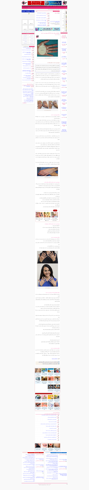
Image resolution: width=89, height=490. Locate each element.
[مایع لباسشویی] (47, 29)
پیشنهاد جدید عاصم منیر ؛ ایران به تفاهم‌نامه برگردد (63, 459)
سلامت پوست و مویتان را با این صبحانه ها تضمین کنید (27, 75)
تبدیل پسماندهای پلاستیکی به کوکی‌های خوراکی (28, 91)
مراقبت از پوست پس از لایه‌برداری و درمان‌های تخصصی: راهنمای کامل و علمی (26, 71)
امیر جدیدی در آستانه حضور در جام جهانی (30, 456)
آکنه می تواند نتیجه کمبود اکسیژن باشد (26, 56)
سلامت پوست (61, 9)
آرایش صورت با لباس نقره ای (52, 428)
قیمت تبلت (32, 41)
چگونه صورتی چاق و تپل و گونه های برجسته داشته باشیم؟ (27, 63)
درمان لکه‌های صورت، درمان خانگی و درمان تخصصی (50, 437)
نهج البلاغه (26, 41)
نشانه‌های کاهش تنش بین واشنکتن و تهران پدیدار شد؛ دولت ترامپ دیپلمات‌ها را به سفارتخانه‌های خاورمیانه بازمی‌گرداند (62, 474)
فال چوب (30, 31)
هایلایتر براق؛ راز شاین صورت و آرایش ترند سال (64, 115)
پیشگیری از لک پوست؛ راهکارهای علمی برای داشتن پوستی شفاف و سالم (64, 64)
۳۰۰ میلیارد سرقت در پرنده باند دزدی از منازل (28, 88)
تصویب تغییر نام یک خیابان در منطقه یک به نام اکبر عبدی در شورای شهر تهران (52, 478)
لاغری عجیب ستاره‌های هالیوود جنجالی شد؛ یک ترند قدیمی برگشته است (40, 478)
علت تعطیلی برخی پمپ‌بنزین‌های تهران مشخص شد (52, 458)
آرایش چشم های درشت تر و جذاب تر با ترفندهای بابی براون (49, 432)
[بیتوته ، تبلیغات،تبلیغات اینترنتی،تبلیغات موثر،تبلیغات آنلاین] (36, 3)
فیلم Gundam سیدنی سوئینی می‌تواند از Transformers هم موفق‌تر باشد (30, 455)
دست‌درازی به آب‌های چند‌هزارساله (54, 459)
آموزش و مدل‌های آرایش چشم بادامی (52, 417)
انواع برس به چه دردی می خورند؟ (52, 421)
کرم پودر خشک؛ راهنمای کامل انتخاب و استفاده (64, 71)
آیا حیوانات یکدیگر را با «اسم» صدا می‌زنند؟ (30, 458)
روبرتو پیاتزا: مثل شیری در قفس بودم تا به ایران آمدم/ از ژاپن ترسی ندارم (29, 467)
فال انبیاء (25, 23)
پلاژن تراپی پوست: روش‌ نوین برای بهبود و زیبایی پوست (27, 48)
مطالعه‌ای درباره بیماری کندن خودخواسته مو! (29, 481)
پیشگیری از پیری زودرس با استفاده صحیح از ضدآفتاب (27, 52)
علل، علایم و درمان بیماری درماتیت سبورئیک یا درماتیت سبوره (42, 22)
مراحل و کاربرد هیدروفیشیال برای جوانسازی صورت (27, 78)
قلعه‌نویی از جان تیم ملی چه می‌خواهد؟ (30, 466)
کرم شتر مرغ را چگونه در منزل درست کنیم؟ (51, 430)
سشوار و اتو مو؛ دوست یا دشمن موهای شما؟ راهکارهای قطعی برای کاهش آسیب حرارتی (64, 122)
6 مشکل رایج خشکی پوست (27, 54)
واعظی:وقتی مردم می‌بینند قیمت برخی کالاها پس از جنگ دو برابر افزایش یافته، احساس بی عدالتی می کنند (52, 456)
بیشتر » (36, 11)
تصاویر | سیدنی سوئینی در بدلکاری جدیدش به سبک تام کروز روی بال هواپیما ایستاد (28, 94)
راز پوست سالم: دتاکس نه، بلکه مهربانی (64, 85)
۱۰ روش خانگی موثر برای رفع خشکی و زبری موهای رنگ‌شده (64, 108)
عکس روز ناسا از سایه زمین (31, 470)
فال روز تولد (26, 31)
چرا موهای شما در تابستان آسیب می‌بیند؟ (64, 56)
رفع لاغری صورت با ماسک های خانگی (52, 419)
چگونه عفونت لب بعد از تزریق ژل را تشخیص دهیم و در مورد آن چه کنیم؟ (42, 25)
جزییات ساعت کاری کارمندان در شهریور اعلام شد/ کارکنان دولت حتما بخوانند (62, 467)
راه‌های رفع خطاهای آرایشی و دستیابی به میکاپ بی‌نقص (64, 78)
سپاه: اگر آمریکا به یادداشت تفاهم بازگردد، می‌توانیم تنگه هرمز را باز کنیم (28, 100)
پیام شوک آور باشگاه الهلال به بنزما (31, 469)
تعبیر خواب (23, 31)
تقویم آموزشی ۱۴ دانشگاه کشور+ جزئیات (27, 86)
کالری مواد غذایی (25, 38)
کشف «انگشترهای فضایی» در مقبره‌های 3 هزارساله (29, 457)
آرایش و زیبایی (65, 9)
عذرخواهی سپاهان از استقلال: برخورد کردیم (30, 461)
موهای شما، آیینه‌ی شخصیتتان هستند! (64, 42)
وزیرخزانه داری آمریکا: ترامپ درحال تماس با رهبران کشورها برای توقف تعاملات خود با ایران (52, 461)
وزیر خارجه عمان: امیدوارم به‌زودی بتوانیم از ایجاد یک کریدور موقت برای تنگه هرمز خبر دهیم (52, 469)
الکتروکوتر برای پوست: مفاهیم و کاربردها (41, 17)
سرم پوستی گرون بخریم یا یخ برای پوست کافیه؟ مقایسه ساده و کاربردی (64, 100)
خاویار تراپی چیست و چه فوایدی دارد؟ (52, 439)
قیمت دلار (32, 38)
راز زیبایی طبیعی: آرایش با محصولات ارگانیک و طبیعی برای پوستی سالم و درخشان (64, 130)
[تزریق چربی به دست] (48, 48)
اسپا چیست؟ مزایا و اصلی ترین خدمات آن (41, 15)
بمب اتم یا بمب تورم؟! (55, 474)
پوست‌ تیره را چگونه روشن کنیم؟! (27, 65)
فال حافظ (31, 23)
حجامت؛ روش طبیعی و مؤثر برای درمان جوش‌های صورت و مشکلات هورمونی (64, 49)
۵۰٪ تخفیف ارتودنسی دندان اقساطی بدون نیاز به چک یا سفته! (50, 363)
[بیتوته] (24, 4)
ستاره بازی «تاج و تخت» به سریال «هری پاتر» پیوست (40, 459)
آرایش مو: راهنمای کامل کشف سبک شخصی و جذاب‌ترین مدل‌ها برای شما (64, 92)
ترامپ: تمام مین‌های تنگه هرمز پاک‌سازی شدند (52, 454)
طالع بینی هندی (33, 31)
